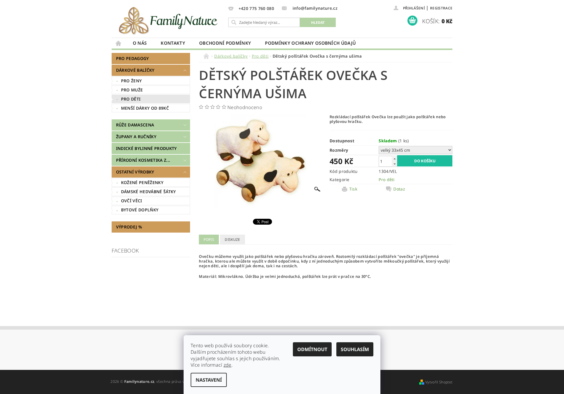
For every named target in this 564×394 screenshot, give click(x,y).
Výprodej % (129, 227)
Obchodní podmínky (225, 43)
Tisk (353, 189)
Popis (209, 239)
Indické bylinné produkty (146, 148)
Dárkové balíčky (135, 70)
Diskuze (232, 239)
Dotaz (399, 189)
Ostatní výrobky (135, 172)
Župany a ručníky (136, 136)
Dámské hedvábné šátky (148, 191)
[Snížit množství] (394, 164)
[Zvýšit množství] (394, 158)
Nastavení (209, 380)
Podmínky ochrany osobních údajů (310, 43)
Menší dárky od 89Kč (145, 108)
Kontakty (173, 43)
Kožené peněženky (142, 182)
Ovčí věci (131, 200)
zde (227, 365)
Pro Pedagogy (132, 58)
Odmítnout (312, 349)
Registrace (441, 8)
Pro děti (131, 99)
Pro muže (132, 90)
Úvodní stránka (119, 43)
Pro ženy (131, 81)
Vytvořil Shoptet (438, 382)
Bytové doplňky (139, 210)
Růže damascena (135, 125)
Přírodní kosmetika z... (143, 160)
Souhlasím (355, 349)
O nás (140, 43)
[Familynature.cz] (169, 20)
